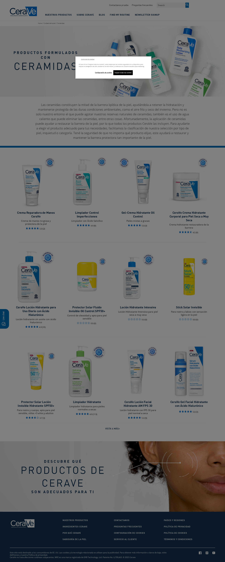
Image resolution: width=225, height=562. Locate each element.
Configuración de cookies (103, 72)
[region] (113, 67)
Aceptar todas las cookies (123, 73)
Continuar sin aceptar (87, 59)
